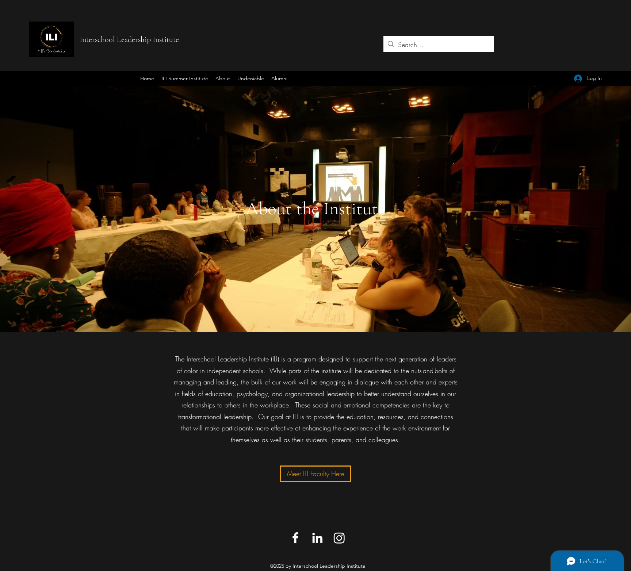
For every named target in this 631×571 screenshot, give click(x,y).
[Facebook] (295, 537)
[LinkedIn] (317, 537)
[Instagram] (339, 537)
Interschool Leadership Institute (129, 39)
